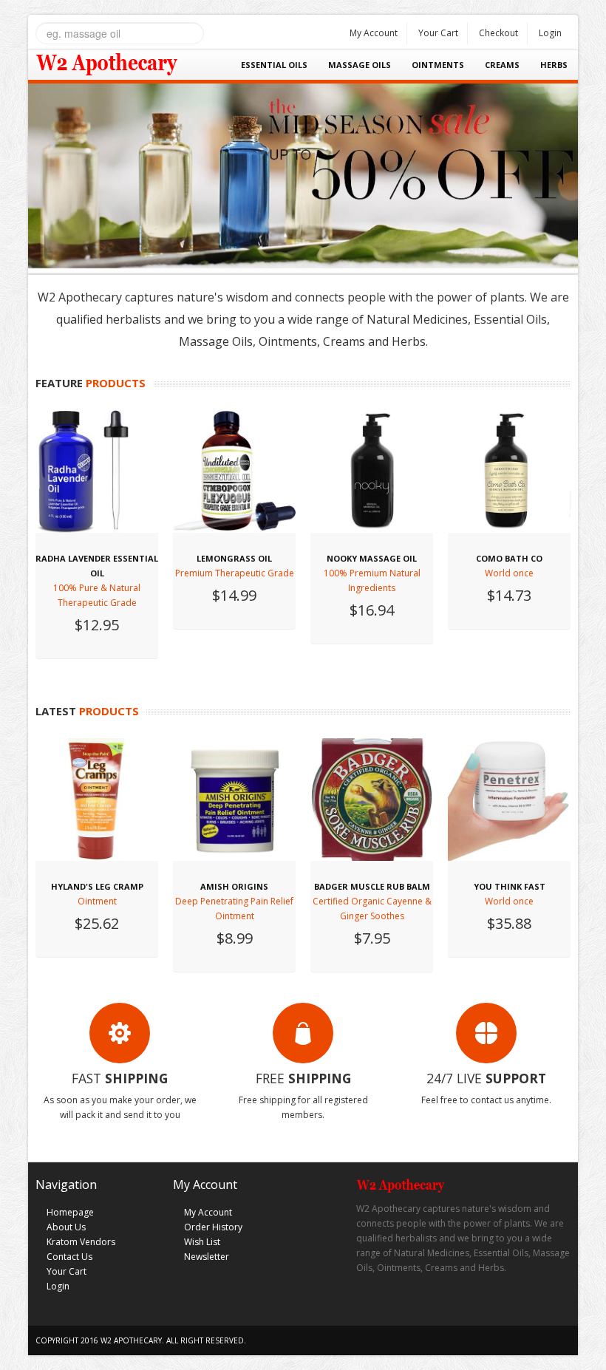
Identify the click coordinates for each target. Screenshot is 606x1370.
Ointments (438, 64)
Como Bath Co (509, 558)
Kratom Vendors (81, 1242)
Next (567, 174)
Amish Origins (234, 886)
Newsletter (206, 1256)
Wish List (202, 1242)
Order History (213, 1227)
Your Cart (438, 33)
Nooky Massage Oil (372, 558)
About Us (66, 1227)
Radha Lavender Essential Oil (96, 566)
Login (550, 33)
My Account (374, 33)
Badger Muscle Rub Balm (372, 886)
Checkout (498, 33)
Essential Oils (274, 64)
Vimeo (453, 1308)
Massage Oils (359, 64)
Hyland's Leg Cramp (97, 886)
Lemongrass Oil (234, 558)
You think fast (509, 886)
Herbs (554, 64)
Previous (39, 174)
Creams (502, 64)
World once (509, 573)
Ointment (97, 901)
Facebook (367, 1308)
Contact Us (69, 1256)
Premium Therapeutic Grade (234, 573)
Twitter (395, 1308)
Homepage (70, 1212)
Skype (424, 1308)
